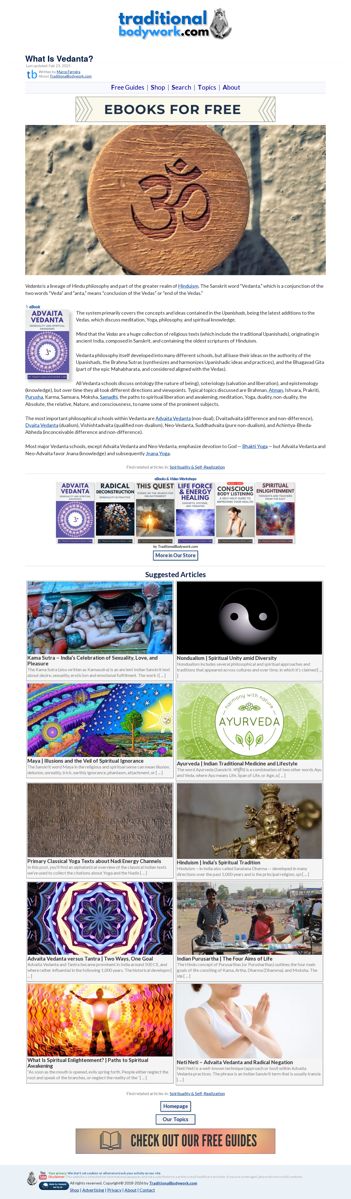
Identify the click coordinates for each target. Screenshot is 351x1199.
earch (182, 87)
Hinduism (188, 286)
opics (208, 87)
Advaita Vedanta (173, 418)
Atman (276, 390)
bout (231, 87)
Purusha (34, 397)
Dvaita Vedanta (41, 425)
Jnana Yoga (158, 453)
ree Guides (128, 87)
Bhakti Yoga (255, 446)
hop (159, 87)
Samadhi (109, 397)
